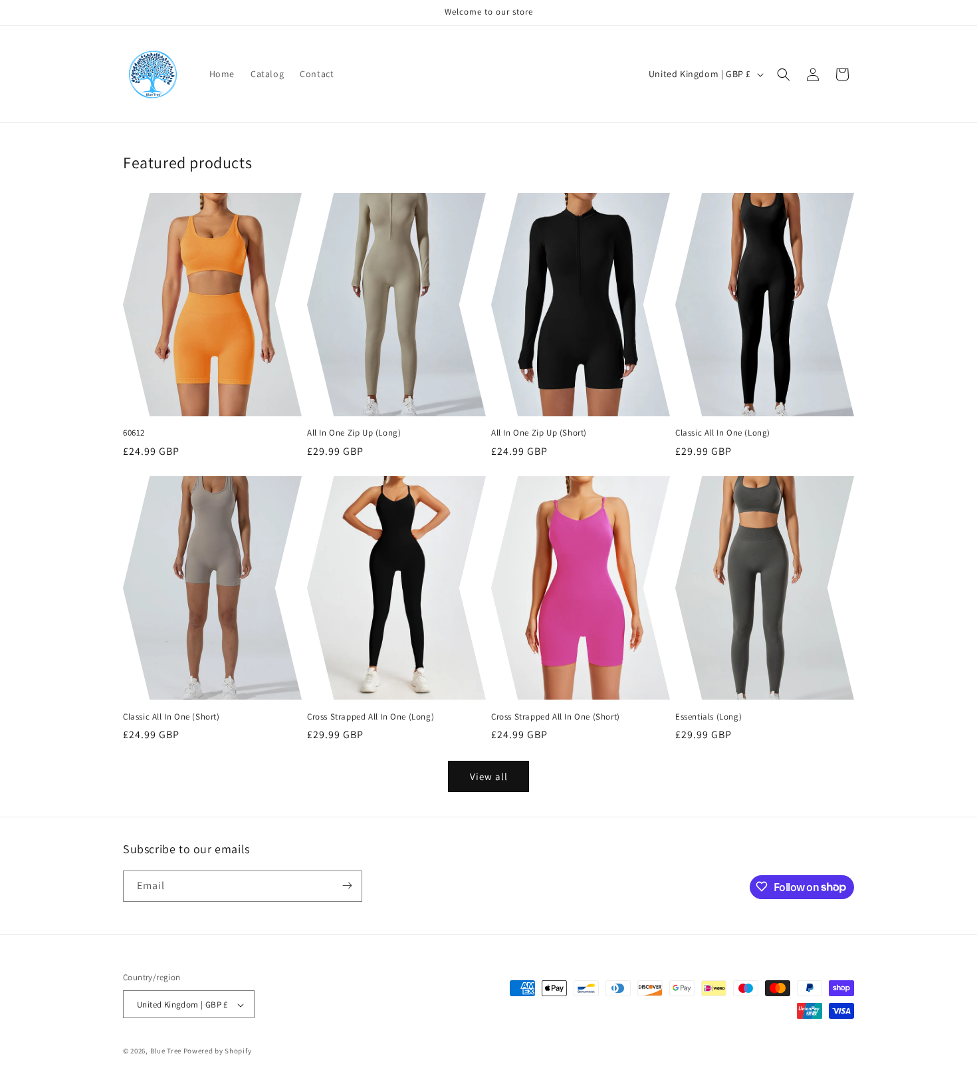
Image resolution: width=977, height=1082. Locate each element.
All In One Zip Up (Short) (539, 433)
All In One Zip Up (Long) (354, 433)
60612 (134, 433)
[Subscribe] (347, 885)
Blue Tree (165, 1051)
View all (489, 776)
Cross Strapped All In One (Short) (555, 717)
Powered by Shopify (217, 1051)
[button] (783, 74)
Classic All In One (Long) (722, 433)
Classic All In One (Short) (171, 717)
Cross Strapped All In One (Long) (370, 717)
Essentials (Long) (708, 717)
